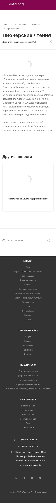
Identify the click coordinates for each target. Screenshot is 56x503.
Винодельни (28, 414)
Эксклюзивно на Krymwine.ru (28, 298)
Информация (28, 399)
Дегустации (28, 410)
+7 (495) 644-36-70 (27, 440)
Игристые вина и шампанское (28, 271)
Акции (28, 337)
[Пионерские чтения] (28, 64)
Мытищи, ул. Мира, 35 (30, 465)
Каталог (28, 261)
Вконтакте (16, 478)
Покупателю (28, 365)
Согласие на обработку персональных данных (28, 389)
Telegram (24, 478)
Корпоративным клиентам (28, 384)
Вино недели (28, 302)
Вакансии (28, 350)
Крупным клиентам (28, 289)
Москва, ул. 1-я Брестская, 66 (30, 456)
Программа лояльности (28, 375)
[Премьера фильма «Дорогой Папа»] (28, 179)
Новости (28, 341)
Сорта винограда (28, 419)
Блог (28, 423)
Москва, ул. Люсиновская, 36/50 (30, 452)
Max (40, 478)
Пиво (28, 306)
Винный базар (28, 311)
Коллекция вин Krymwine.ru (28, 293)
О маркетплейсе (28, 330)
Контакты (28, 354)
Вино (28, 267)
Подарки (28, 285)
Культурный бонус (28, 380)
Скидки (28, 320)
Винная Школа (28, 406)
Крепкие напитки (28, 280)
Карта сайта (28, 427)
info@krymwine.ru (30, 446)
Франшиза (28, 345)
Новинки (28, 315)
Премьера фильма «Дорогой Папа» (28, 198)
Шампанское (28, 276)
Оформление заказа (28, 371)
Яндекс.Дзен (32, 478)
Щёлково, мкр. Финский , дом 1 (30, 460)
